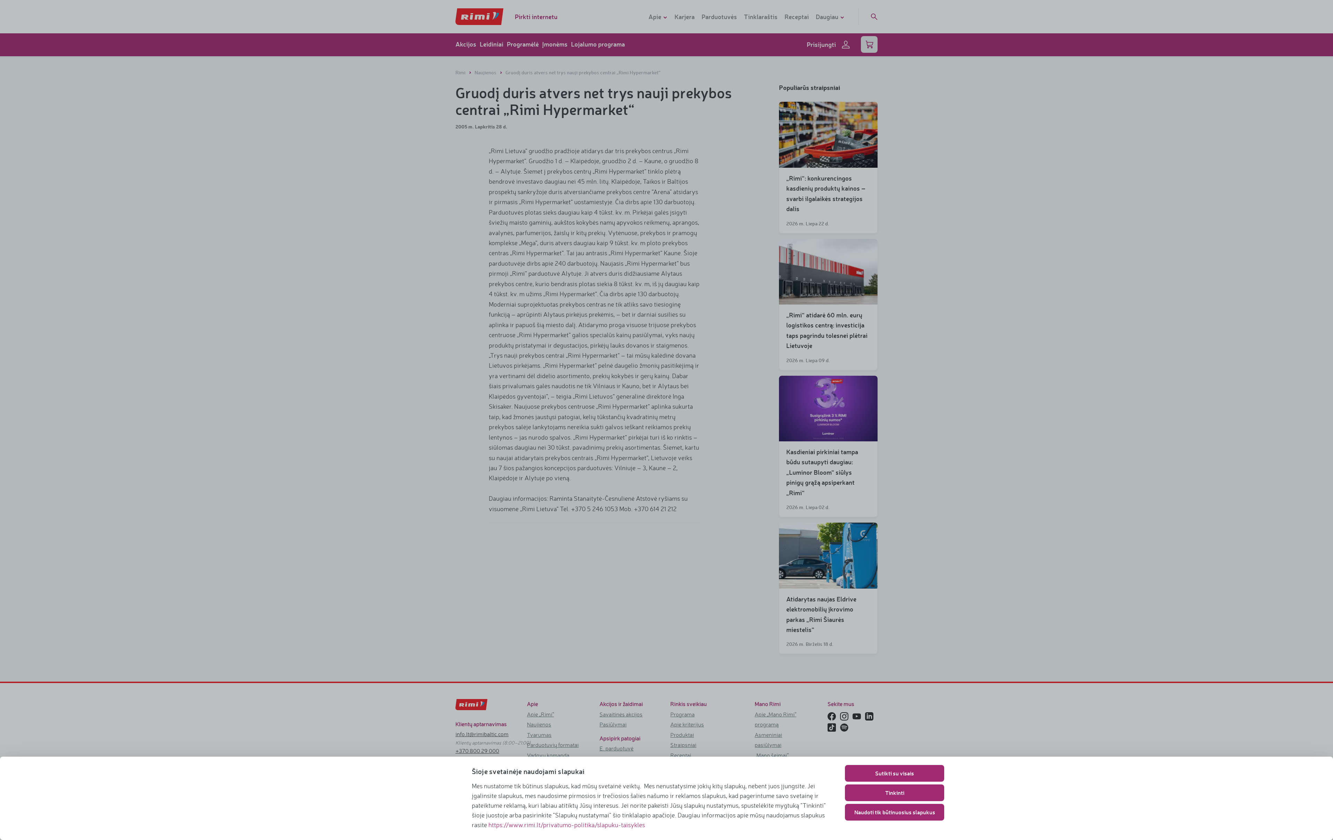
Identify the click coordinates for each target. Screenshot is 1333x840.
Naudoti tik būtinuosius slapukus (894, 812)
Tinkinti (894, 792)
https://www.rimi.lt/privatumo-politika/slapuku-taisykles (566, 825)
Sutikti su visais (894, 773)
